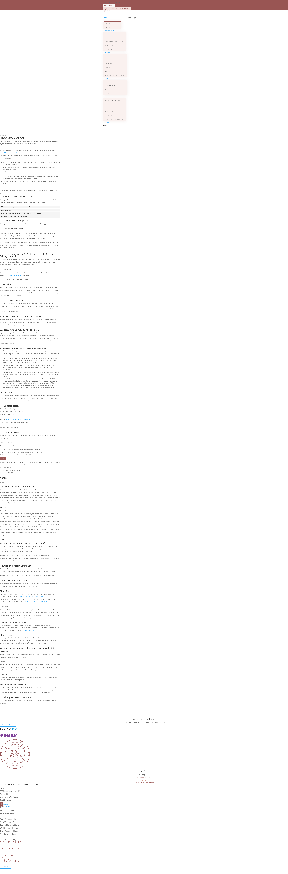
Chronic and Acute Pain (113, 34)
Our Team (108, 27)
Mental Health (110, 38)
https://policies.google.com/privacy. (35, 601)
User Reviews (149, 782)
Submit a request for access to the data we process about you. (21, 450)
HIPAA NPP (91, 870)
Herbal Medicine (110, 60)
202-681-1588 (112, 2)
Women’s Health (110, 45)
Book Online (109, 6)
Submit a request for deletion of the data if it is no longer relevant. (23, 452)
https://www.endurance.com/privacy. (31, 596)
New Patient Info (110, 86)
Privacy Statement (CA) (16, 275)
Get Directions (5, 800)
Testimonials (109, 93)
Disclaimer (81, 870)
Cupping (107, 67)
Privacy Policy (70, 870)
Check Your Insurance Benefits (117, 8)
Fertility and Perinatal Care (114, 41)
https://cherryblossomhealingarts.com (12, 153)
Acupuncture (109, 56)
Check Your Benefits (8, 725)
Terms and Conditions (55, 870)
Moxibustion (109, 63)
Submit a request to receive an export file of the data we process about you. (26, 455)
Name (2, 442)
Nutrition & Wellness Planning (115, 75)
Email (2, 446)
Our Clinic (108, 23)
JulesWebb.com (114, 870)
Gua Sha (107, 71)
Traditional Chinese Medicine (114, 119)
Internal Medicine (111, 49)
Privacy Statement (29, 630)
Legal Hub (41, 870)
